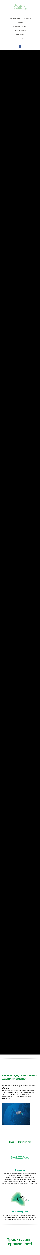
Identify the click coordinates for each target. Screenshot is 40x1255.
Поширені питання (20, 26)
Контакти (20, 34)
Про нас (20, 38)
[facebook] (20, 46)
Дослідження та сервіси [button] (19, 18)
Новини (20, 22)
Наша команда (20, 30)
